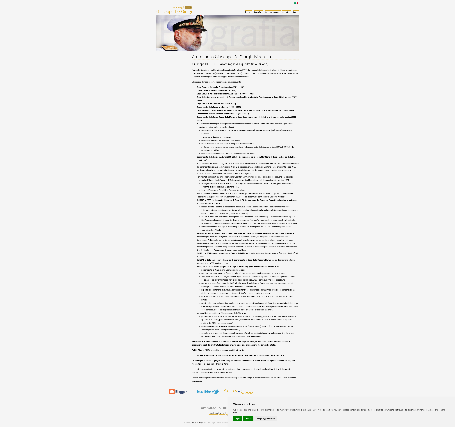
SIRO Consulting (196, 423)
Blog (294, 12)
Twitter (222, 413)
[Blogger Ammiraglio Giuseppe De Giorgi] (178, 394)
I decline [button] (248, 419)
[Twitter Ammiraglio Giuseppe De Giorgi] (208, 394)
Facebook (213, 413)
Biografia (257, 12)
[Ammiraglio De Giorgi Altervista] (238, 394)
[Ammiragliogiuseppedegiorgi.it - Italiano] (296, 3)
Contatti (285, 12)
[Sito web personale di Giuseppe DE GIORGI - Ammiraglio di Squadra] (174, 9)
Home (247, 12)
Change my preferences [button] (265, 419)
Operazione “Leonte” (268, 163)
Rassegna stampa (272, 12)
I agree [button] (238, 419)
